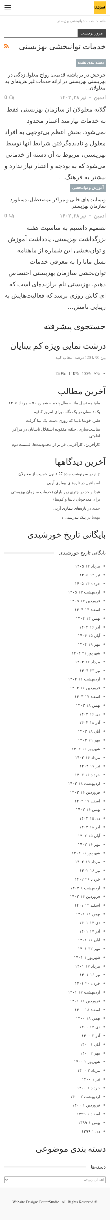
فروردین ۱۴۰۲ (85, 896)
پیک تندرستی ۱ (73, 517)
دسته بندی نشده (91, 62)
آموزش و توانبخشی (88, 187)
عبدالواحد (92, 491)
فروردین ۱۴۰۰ (86, 1105)
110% (74, 373)
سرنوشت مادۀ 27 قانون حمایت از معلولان (53, 473)
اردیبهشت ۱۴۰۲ (85, 888)
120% (60, 373)
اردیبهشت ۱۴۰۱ (84, 992)
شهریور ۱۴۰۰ (87, 1061)
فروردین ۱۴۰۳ (85, 792)
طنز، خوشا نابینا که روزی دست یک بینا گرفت (63, 420)
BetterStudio (49, 1201)
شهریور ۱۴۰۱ (87, 957)
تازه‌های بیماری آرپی (63, 482)
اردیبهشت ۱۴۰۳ (84, 783)
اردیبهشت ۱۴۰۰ (85, 1096)
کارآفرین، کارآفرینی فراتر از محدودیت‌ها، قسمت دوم (56, 444)
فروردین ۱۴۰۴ (85, 687)
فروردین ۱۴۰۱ (85, 1000)
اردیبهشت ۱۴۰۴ (84, 679)
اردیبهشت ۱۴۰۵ (84, 592)
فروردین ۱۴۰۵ (85, 600)
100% (86, 373)
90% (97, 373)
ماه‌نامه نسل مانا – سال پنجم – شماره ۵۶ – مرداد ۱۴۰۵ (54, 402)
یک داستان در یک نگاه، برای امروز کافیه (67, 411)
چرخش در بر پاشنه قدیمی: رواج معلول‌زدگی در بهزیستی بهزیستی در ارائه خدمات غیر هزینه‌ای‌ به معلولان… (55, 81)
